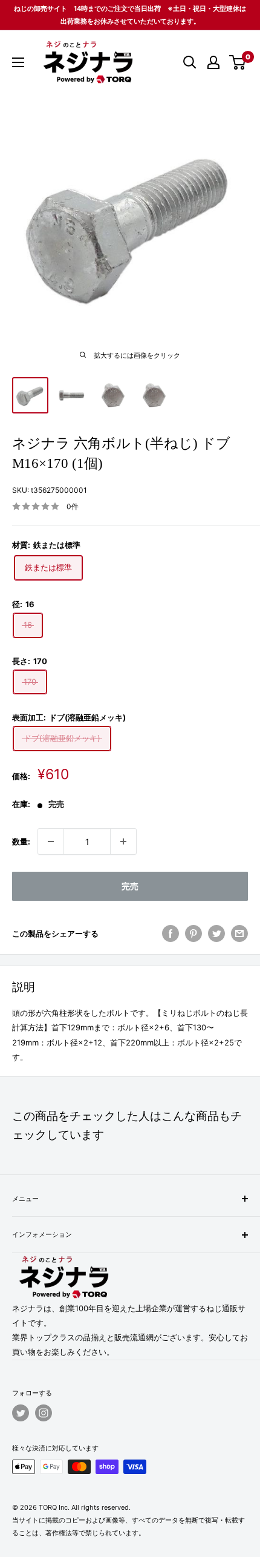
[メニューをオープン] (18, 62)
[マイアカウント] (213, 62)
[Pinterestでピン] (193, 933)
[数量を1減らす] (50, 841)
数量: (21, 841)
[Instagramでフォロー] (43, 1412)
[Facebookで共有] (170, 933)
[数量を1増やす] (123, 841)
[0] (237, 62)
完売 (130, 886)
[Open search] (190, 62)
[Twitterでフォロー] (20, 1412)
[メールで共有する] (239, 933)
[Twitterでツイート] (216, 933)
